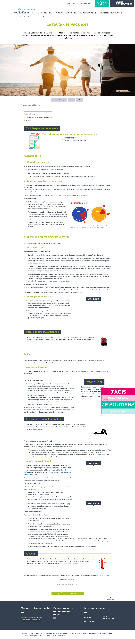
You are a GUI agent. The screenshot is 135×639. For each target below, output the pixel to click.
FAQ (31, 633)
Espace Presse (70, 4)
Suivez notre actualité (35, 608)
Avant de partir (31, 114)
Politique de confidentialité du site (55, 635)
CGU (110, 633)
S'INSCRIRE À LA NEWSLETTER (31, 620)
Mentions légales (51, 633)
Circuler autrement (34, 17)
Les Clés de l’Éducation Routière (107, 617)
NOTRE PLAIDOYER (112, 12)
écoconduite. (51, 363)
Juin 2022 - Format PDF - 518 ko (76, 139)
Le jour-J (28, 120)
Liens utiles (39, 633)
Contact (24, 633)
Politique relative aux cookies (33, 635)
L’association (88, 12)
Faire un (103, 3)
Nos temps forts (23, 12)
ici (96, 176)
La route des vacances (50, 17)
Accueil (22, 17)
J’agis (59, 12)
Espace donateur (85, 4)
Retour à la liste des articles (68, 593)
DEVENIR (124, 3)
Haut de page (110, 599)
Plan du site (64, 633)
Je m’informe (44, 12)
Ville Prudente (89, 621)
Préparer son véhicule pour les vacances (39, 117)
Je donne (71, 12)
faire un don (118, 411)
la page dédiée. (103, 575)
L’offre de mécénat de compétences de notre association (88, 633)
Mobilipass (87, 617)
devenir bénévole (118, 398)
